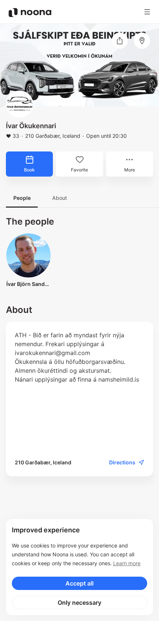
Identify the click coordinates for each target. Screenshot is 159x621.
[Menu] (147, 12)
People (22, 198)
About (59, 198)
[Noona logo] (30, 12)
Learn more (127, 563)
